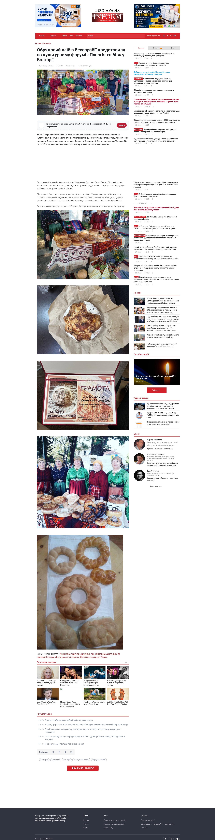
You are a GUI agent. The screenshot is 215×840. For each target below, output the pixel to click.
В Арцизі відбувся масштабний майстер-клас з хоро (69, 720)
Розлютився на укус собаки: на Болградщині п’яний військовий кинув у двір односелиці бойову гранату (153, 81)
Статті (64, 36)
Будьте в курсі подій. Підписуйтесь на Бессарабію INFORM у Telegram (152, 73)
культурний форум (81, 760)
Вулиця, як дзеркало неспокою (160, 448)
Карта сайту (108, 828)
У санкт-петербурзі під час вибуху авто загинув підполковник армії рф (163, 336)
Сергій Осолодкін (154, 440)
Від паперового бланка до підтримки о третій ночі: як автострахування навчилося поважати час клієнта (156, 140)
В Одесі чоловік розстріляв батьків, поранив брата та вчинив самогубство (155, 195)
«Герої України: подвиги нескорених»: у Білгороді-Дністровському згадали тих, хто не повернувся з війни (156, 237)
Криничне (56, 760)
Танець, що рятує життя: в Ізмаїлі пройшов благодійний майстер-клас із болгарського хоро (86, 724)
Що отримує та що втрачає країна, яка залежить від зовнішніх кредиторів (162, 464)
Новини (86, 820)
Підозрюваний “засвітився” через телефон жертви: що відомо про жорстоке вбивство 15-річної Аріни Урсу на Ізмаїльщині (156, 101)
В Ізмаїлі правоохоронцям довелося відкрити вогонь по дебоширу (154, 91)
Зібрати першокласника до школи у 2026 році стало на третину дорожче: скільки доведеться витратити (157, 121)
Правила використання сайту (115, 820)
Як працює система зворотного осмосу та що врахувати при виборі (163, 423)
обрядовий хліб (98, 760)
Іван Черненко (153, 471)
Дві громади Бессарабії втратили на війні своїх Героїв (155, 218)
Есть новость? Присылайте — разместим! (157, 824)
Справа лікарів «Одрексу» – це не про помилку (162, 479)
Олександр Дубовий (155, 454)
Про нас (144, 828)
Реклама (79, 36)
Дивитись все (156, 486)
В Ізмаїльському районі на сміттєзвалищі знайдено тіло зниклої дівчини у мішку (156, 209)
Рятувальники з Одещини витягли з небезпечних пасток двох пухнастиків (151, 64)
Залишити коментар (84, 768)
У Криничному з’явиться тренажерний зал (64, 744)
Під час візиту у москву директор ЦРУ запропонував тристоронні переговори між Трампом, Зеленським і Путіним (156, 184)
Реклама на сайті (148, 820)
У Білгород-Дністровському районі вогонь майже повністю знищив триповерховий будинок (155, 227)
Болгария (44, 760)
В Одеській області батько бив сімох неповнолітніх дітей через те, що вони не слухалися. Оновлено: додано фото (155, 268)
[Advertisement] (83, 164)
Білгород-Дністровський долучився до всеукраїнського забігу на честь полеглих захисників (156, 257)
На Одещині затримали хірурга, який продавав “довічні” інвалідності (162, 345)
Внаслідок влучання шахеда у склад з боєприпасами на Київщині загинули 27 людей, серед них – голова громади (156, 279)
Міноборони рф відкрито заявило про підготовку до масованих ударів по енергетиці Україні (157, 112)
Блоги (71, 36)
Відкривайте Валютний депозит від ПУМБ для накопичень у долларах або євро (163, 415)
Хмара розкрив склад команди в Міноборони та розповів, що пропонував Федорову (154, 55)
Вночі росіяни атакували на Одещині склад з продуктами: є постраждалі (155, 130)
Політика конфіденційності (114, 824)
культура (66, 760)
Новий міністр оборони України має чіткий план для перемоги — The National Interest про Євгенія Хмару (155, 248)
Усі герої (156, 390)
